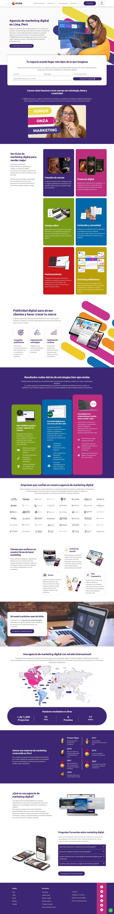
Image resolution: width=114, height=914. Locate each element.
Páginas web (46, 895)
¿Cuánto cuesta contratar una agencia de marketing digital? (79, 864)
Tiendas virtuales (47, 904)
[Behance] (101, 909)
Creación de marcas (54, 177)
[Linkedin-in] (101, 891)
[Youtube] (101, 905)
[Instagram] (101, 896)
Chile (14, 895)
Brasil (14, 898)
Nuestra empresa (39, 3)
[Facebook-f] (101, 887)
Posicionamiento (53, 274)
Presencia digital (85, 179)
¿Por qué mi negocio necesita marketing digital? (75, 852)
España (14, 904)
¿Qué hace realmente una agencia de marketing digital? (77, 847)
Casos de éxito (63, 3)
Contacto (75, 891)
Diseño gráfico (46, 901)
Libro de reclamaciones (79, 901)
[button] (57, 121)
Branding (45, 892)
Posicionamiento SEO (49, 907)
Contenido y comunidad (89, 225)
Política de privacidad (78, 898)
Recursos (73, 3)
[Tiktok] (101, 900)
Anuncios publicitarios (88, 279)
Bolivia (14, 901)
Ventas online (52, 225)
